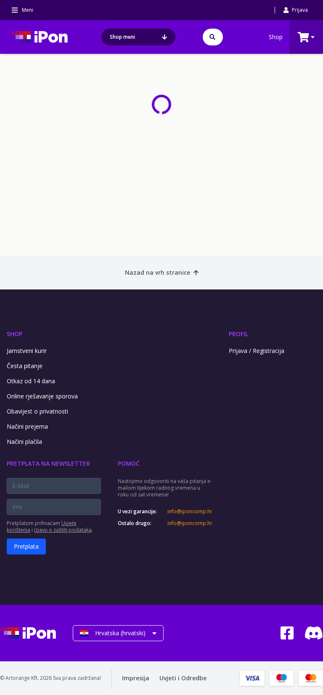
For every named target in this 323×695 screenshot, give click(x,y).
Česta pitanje (24, 366)
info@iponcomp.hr (189, 511)
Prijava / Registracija (256, 351)
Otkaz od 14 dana (31, 381)
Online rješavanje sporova (42, 396)
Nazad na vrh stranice (157, 272)
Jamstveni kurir (27, 351)
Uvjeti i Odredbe (183, 678)
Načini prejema (27, 426)
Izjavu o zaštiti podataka (63, 529)
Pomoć (129, 463)
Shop (276, 37)
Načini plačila (24, 442)
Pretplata (26, 546)
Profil (238, 334)
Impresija (135, 678)
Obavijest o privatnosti (37, 411)
